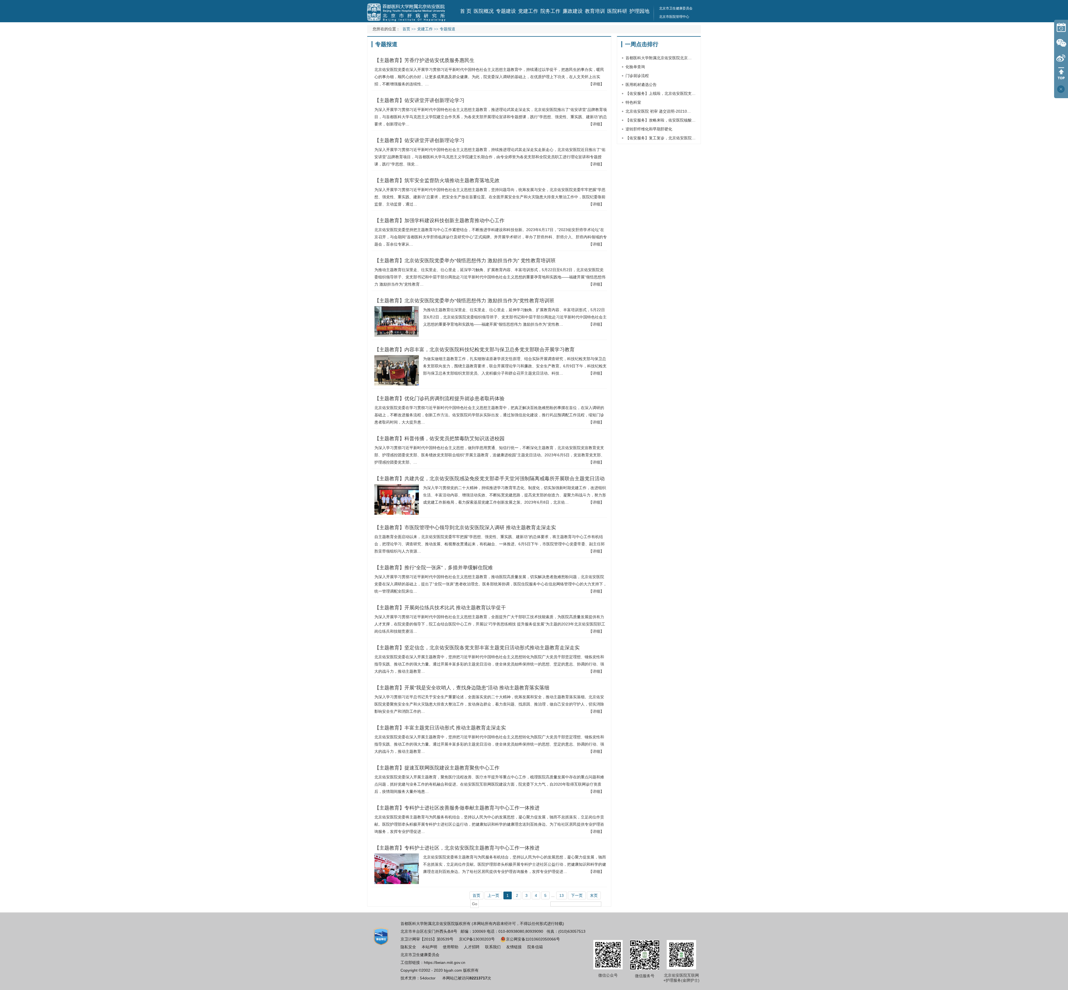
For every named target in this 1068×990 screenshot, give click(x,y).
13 (561, 895)
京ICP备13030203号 (477, 939)
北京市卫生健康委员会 (676, 8)
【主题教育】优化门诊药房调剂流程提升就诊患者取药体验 (439, 398)
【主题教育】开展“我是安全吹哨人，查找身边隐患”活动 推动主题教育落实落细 (461, 687)
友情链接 (514, 947)
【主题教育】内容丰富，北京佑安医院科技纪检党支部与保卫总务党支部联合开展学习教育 (474, 349)
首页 (406, 29)
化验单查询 (635, 67)
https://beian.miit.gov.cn (444, 962)
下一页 (577, 895)
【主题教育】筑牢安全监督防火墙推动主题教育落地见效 (437, 180)
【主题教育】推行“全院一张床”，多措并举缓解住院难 (433, 567)
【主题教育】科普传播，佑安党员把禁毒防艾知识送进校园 (439, 438)
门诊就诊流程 (637, 75)
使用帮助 (450, 947)
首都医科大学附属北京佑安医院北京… (659, 58)
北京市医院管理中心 (674, 17)
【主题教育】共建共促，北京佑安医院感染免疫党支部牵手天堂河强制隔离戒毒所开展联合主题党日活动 (489, 478)
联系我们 (493, 947)
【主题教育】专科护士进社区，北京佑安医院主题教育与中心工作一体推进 (457, 848)
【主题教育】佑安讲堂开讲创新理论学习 (419, 100)
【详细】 (596, 84)
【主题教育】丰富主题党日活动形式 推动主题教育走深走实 (440, 728)
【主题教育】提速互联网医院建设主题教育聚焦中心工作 (437, 768)
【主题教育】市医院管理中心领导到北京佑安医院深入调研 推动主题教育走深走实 (465, 527)
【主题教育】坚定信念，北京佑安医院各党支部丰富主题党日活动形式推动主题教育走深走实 (477, 647)
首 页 (465, 11)
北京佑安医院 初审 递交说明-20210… (658, 111)
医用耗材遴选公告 (641, 84)
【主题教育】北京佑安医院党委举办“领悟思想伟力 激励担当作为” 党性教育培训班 (465, 260)
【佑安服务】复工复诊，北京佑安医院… (661, 138)
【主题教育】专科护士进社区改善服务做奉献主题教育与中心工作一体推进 (457, 808)
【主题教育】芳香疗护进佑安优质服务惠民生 (424, 60)
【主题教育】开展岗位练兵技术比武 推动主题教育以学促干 (440, 607)
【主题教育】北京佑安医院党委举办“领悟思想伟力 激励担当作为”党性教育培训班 (464, 300)
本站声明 (429, 947)
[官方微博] (1061, 58)
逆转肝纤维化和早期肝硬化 (649, 129)
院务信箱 (535, 947)
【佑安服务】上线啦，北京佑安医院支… (661, 93)
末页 (594, 895)
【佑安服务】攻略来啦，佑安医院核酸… (661, 120)
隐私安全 (408, 947)
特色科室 (633, 102)
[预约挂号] (1061, 27)
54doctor (428, 978)
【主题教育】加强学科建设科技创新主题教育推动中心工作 (439, 220)
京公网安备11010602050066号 (533, 939)
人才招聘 (471, 947)
